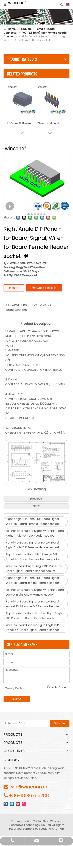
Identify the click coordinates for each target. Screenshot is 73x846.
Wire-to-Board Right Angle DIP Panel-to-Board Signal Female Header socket (34, 568)
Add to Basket (47, 288)
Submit (16, 699)
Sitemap (58, 829)
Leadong (45, 829)
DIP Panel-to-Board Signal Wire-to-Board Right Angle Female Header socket (35, 533)
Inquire (13, 288)
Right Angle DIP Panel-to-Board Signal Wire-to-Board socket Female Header (32, 580)
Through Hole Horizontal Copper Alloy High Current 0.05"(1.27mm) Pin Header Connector (51, 123)
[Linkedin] (12, 803)
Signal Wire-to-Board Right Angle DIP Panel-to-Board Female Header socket (33, 556)
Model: (10, 305)
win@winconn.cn (29, 787)
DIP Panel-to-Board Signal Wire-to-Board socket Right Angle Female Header (35, 592)
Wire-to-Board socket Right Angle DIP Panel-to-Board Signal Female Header (32, 627)
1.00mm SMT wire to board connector (21, 123)
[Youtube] (18, 803)
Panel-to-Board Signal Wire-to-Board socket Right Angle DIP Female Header (32, 603)
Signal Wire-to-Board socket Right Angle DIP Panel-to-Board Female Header (34, 615)
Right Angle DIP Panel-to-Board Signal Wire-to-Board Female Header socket (32, 521)
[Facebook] (6, 803)
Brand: (10, 310)
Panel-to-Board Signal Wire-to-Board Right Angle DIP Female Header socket (32, 544)
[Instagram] (24, 803)
